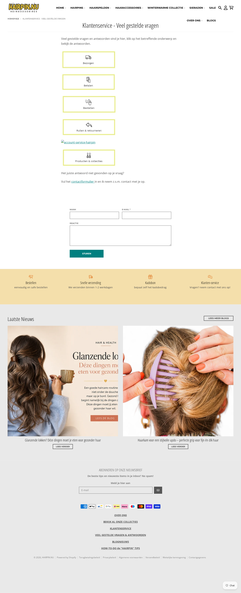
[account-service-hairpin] (120, 142)
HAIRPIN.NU (48, 557)
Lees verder (63, 446)
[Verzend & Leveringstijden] (120, 60)
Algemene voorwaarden (131, 557)
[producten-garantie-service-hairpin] (120, 157)
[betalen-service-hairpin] (120, 82)
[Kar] (231, 8)
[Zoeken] (220, 8)
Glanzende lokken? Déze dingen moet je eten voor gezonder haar (63, 440)
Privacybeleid (109, 557)
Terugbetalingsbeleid (89, 557)
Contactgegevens (197, 557)
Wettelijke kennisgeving (174, 557)
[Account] (226, 8)
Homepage (13, 18)
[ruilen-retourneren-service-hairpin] (120, 127)
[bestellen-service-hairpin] (120, 104)
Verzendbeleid (153, 557)
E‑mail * (126, 209)
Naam (73, 209)
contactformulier (83, 182)
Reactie (74, 223)
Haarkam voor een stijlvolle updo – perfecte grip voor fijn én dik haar (178, 440)
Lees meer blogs (218, 318)
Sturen (86, 253)
